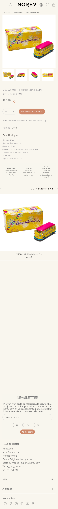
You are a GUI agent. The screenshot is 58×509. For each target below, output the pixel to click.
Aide (4, 479)
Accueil (7, 12)
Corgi (14, 128)
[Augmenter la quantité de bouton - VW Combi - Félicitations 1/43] (14, 112)
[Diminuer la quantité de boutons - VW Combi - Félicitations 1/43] (5, 112)
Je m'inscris (27, 432)
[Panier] (53, 5)
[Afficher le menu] (4, 5)
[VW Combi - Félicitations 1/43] (29, 222)
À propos (7, 489)
